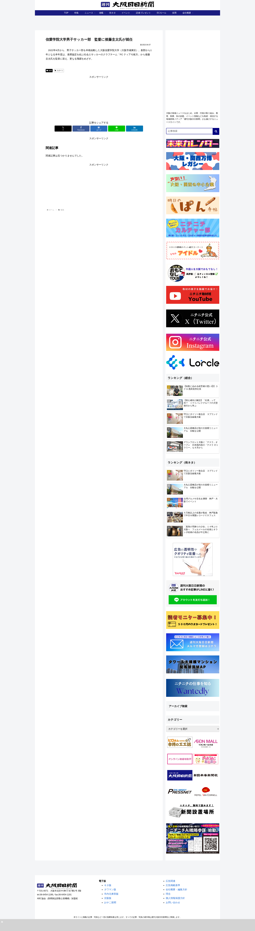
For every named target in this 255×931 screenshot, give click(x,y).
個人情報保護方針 (175, 898)
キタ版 (107, 885)
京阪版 (107, 898)
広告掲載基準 (173, 885)
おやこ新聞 (110, 902)
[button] (216, 131)
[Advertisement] (99, 97)
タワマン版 (110, 889)
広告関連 (170, 881)
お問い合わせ (173, 902)
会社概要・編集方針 (176, 889)
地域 (50, 70)
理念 (168, 894)
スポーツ (60, 70)
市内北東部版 (111, 894)
